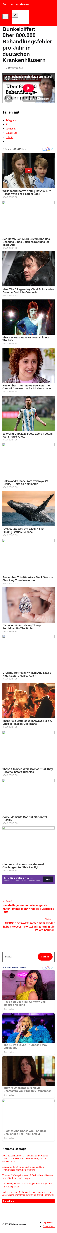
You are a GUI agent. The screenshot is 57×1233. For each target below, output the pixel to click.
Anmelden (8, 1201)
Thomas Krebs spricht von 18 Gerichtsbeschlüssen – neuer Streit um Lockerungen (27, 1176)
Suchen (45, 956)
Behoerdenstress (15, 4)
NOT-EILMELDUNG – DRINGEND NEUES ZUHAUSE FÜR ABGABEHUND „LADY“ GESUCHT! (25, 1158)
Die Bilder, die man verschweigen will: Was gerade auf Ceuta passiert (27, 1185)
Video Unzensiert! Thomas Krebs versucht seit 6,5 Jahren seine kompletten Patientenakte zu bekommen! (28, 1193)
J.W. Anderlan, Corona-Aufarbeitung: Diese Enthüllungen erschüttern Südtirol (23, 1168)
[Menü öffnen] (5, 16)
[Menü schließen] (15, 15)
